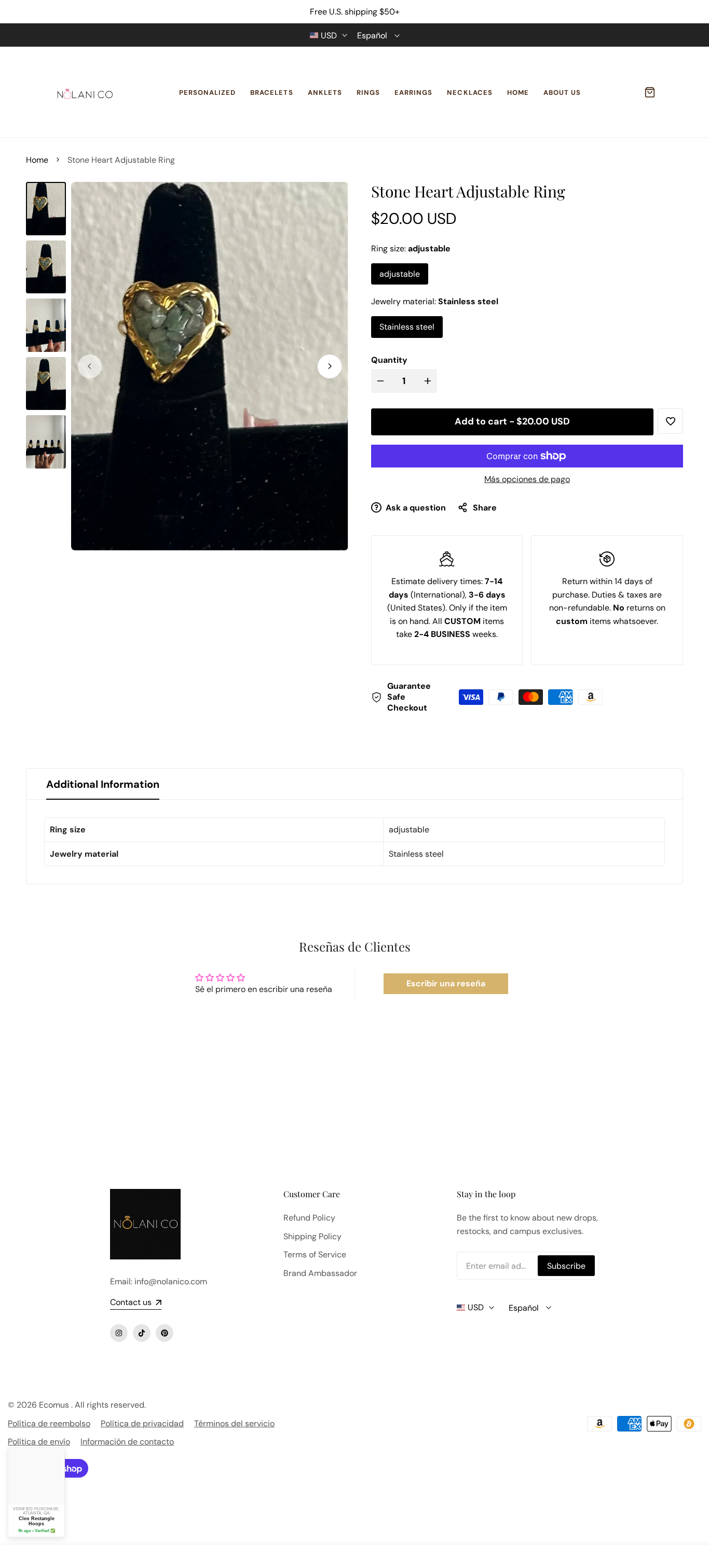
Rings (368, 92)
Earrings (413, 92)
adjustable (399, 273)
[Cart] (650, 92)
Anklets (325, 92)
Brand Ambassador (320, 1273)
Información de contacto (127, 1441)
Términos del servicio (234, 1423)
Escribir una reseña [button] (445, 983)
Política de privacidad (142, 1423)
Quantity (389, 360)
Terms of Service (314, 1254)
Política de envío (39, 1441)
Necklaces (469, 92)
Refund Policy (309, 1217)
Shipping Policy (312, 1236)
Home (518, 92)
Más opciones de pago (527, 479)
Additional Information (102, 784)
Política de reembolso (49, 1423)
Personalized (207, 92)
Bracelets (271, 92)
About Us (562, 92)
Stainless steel (406, 326)
